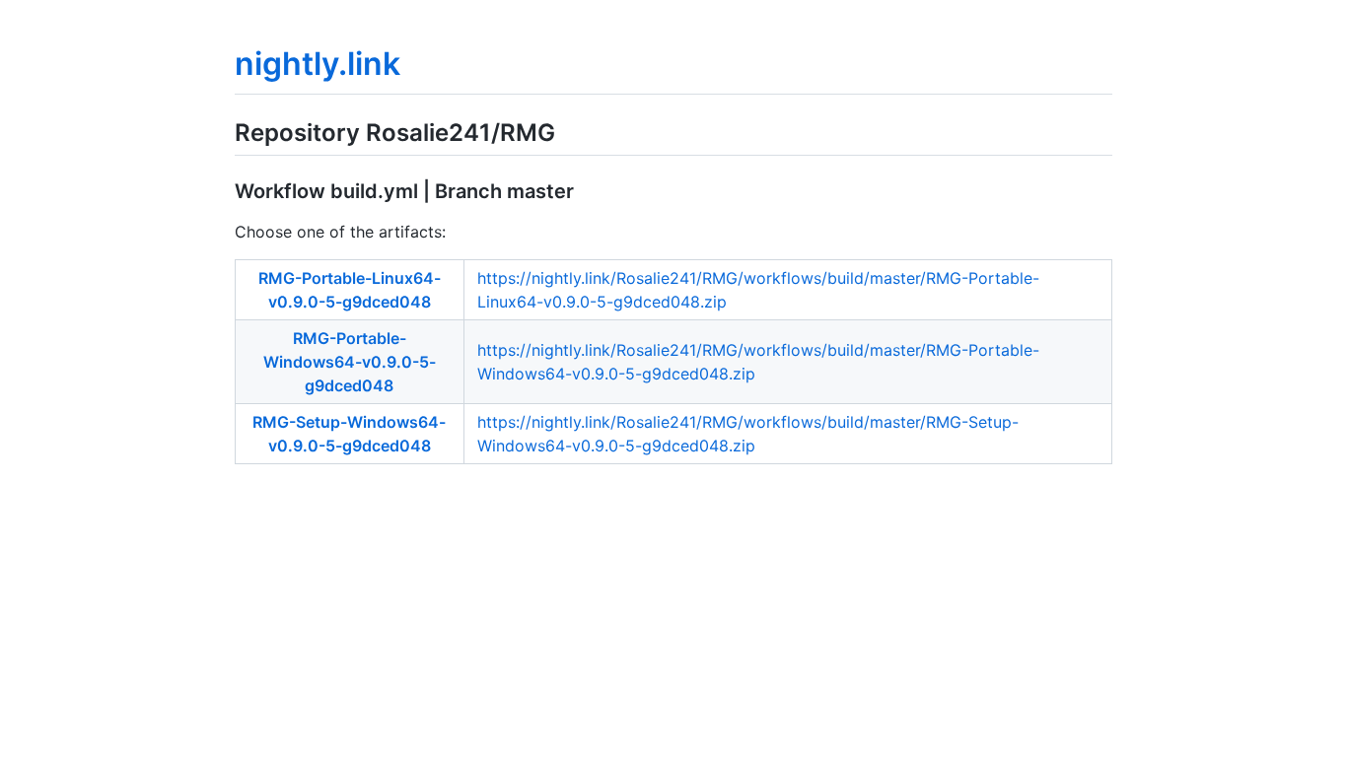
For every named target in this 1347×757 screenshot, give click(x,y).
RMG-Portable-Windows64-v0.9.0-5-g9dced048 (349, 361)
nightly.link (317, 63)
